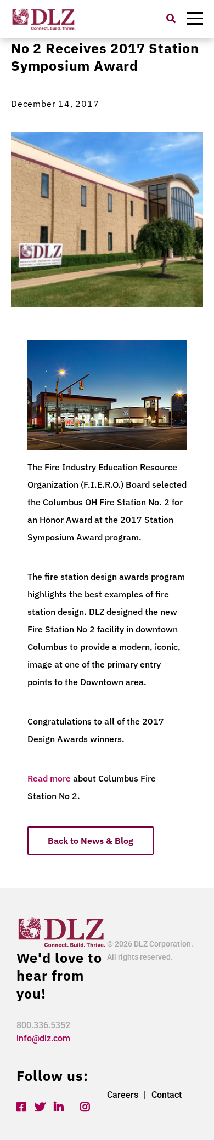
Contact (166, 1095)
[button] (171, 18)
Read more (49, 778)
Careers (122, 1095)
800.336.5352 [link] (43, 1025)
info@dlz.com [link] (43, 1038)
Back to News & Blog (90, 840)
